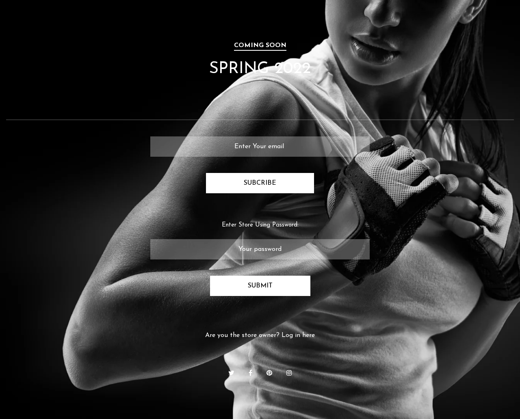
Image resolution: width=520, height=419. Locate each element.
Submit (260, 286)
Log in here (298, 335)
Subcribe (260, 183)
